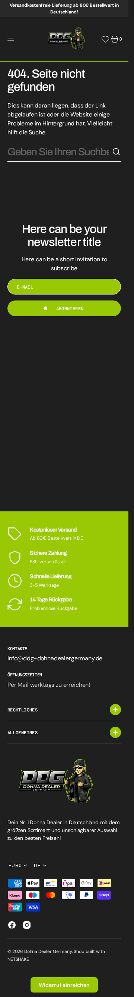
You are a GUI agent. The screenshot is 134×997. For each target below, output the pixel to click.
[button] (11, 39)
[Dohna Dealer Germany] (64, 39)
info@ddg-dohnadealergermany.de (54, 658)
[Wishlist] (105, 39)
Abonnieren (70, 308)
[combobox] (59, 152)
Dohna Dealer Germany (48, 951)
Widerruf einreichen (64, 985)
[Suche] (116, 151)
